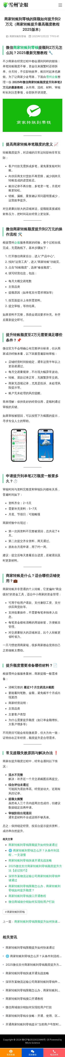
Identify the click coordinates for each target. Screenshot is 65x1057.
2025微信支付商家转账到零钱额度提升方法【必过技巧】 (34, 964)
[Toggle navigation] (60, 5)
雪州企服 (52, 77)
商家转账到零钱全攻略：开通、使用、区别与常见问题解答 (34, 1015)
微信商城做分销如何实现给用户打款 (31, 901)
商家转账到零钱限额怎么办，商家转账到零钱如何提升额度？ (34, 990)
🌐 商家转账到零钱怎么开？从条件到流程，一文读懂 (34, 956)
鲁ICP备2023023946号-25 (35, 1039)
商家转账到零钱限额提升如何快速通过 (33, 845)
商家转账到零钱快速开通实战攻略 (30, 860)
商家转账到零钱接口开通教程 (27, 896)
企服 (17, 242)
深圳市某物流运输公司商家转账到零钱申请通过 (34, 981)
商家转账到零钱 (18, 36)
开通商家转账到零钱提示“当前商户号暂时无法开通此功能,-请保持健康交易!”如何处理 (34, 1024)
